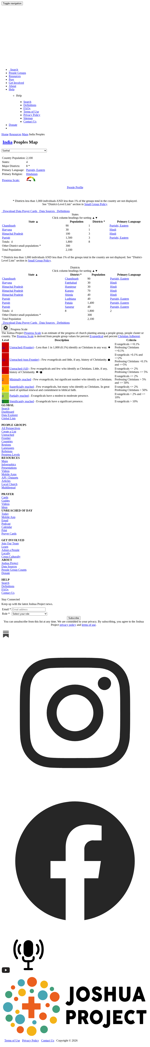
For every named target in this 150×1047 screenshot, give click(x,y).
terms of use (89, 624)
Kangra (69, 290)
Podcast (5, 523)
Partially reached (19, 395)
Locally (5, 553)
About (12, 86)
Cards (4, 497)
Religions (6, 451)
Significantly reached (22, 401)
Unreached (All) (19, 368)
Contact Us (29, 121)
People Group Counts (14, 569)
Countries (7, 441)
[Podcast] (29, 973)
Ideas (4, 507)
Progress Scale (32, 332)
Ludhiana (70, 298)
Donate (13, 124)
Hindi (113, 229)
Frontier (6, 438)
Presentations (9, 467)
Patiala (69, 302)
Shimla (69, 294)
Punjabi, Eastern (35, 170)
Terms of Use (31, 111)
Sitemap (28, 118)
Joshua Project (9, 563)
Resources (15, 76)
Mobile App (8, 517)
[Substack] (5, 637)
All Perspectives (10, 428)
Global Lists (8, 418)
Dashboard (7, 411)
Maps (25, 134)
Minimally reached (20, 379)
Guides (5, 500)
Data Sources (9, 566)
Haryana (7, 229)
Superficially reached (22, 386)
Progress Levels (10, 454)
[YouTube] (5, 973)
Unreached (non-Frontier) (24, 359)
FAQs (26, 108)
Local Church (9, 484)
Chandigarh (9, 225)
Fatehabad (71, 282)
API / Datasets (9, 477)
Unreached (7, 434)
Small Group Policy (95, 204)
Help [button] (11, 89)
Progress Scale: (11, 180)
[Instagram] (75, 785)
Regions (6, 444)
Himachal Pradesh (12, 233)
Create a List (8, 431)
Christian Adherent (129, 336)
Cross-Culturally (10, 556)
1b (3, 359)
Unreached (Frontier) (22, 347)
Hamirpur (70, 286)
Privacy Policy (31, 114)
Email (4, 520)
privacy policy (68, 624)
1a (3, 347)
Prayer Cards (8, 533)
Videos (5, 471)
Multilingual (8, 487)
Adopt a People (10, 550)
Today (5, 513)
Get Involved (16, 82)
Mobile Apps (8, 474)
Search (13, 69)
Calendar (6, 527)
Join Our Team (10, 543)
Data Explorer (9, 415)
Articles (5, 480)
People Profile (75, 187)
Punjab (6, 237)
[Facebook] (75, 933)
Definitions (29, 105)
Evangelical (96, 336)
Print (4, 530)
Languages (7, 448)
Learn (4, 546)
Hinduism (32, 174)
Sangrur (69, 306)
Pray (11, 79)
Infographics (8, 464)
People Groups (17, 72)
